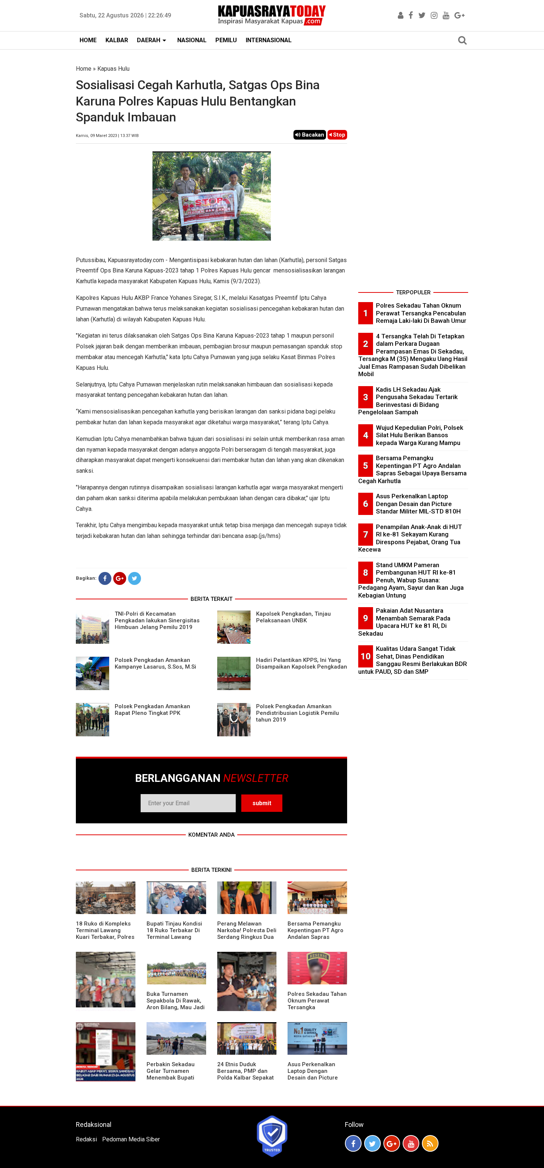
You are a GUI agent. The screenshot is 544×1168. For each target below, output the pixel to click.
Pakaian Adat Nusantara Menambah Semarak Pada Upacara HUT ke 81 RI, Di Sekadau (404, 622)
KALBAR (116, 40)
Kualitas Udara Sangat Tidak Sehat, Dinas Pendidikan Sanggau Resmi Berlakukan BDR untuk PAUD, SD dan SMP (412, 660)
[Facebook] (104, 578)
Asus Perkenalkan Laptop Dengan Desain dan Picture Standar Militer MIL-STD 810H (313, 1077)
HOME (88, 40)
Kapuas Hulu (113, 68)
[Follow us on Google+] (391, 1143)
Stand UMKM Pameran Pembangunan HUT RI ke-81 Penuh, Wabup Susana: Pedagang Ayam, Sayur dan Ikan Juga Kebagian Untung (411, 580)
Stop (338, 134)
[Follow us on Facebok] (353, 1143)
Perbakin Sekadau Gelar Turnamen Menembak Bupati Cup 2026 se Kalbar (172, 1074)
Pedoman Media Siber (131, 1139)
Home (83, 68)
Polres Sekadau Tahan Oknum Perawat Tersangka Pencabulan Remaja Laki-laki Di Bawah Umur (317, 1011)
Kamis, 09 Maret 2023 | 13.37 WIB (107, 135)
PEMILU (226, 40)
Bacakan (312, 134)
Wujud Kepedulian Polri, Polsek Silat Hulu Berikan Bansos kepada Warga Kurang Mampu (419, 435)
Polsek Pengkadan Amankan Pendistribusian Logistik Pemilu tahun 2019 (297, 713)
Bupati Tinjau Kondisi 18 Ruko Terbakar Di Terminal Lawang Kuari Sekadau (174, 933)
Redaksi (86, 1139)
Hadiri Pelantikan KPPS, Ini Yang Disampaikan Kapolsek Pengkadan (301, 663)
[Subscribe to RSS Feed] (430, 1143)
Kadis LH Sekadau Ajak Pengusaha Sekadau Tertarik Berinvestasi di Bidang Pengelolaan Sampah (408, 401)
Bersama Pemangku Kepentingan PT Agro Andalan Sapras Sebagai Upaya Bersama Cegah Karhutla (315, 940)
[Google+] (119, 578)
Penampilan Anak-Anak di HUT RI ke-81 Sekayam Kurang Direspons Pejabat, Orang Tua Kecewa (410, 538)
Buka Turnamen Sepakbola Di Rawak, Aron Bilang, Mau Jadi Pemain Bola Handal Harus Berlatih (176, 1007)
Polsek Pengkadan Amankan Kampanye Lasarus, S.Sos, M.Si (155, 663)
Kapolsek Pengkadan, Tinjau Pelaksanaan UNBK (293, 617)
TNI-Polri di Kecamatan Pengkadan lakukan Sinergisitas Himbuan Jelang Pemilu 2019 (157, 620)
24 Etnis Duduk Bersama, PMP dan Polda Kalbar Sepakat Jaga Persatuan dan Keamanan (245, 1077)
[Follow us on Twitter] (372, 1143)
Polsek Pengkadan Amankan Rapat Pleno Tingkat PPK (152, 709)
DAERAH (148, 40)
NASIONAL (191, 40)
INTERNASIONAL (269, 40)
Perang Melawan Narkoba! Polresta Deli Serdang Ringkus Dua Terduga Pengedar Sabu (246, 937)
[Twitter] (134, 578)
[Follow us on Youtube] (411, 1143)
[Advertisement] (413, 175)
